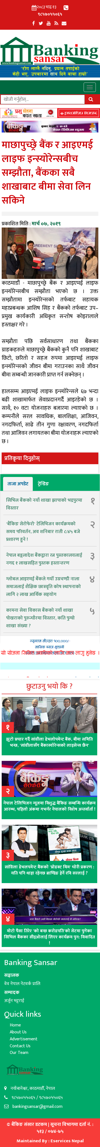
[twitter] (41, 24)
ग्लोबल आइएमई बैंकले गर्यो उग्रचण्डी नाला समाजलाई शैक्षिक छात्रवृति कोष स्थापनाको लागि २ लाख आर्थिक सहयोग (43, 586)
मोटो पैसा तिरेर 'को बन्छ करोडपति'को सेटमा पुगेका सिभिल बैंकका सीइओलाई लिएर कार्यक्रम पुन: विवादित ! (49, 937)
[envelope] (64, 24)
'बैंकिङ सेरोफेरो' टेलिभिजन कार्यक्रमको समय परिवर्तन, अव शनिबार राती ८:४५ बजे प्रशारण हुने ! (43, 531)
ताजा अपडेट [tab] (18, 484)
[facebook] (33, 24)
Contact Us (20, 1046)
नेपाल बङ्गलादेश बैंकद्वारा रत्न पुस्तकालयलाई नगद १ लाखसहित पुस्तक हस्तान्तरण (44, 559)
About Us (18, 1032)
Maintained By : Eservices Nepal (50, 1141)
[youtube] (49, 24)
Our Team (19, 1052)
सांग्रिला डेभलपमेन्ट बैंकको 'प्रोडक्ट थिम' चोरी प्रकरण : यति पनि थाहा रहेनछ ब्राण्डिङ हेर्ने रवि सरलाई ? (49, 870)
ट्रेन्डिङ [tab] (43, 484)
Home (15, 1025)
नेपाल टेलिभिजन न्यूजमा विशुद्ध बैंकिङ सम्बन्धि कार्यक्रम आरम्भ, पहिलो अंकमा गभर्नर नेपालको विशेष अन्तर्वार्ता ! (49, 806)
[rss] (56, 24)
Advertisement (24, 1039)
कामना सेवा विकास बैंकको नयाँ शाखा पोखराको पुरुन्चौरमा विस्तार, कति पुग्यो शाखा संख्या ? (40, 618)
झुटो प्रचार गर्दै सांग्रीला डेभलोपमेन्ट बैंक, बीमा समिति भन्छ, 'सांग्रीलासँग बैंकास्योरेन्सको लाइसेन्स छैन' (49, 742)
